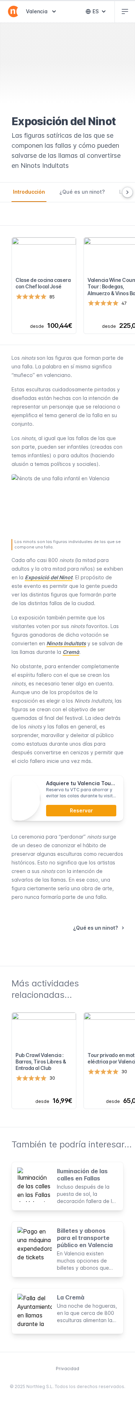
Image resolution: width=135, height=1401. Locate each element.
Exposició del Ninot (48, 577)
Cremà (71, 652)
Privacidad (67, 1368)
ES (101, 13)
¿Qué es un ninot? (82, 192)
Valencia (42, 11)
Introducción (29, 192)
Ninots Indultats (66, 643)
